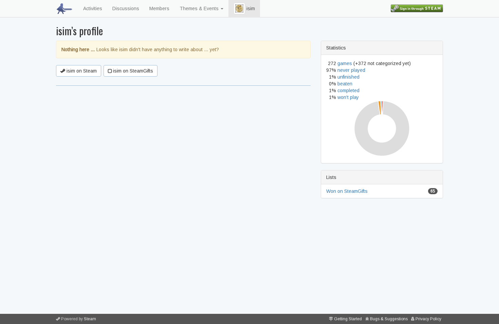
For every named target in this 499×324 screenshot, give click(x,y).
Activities (92, 8)
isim (250, 8)
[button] (239, 8)
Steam (90, 319)
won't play (348, 97)
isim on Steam (81, 71)
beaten (344, 83)
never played (351, 70)
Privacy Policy (428, 319)
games (344, 63)
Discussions (125, 8)
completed (348, 90)
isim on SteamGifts (132, 71)
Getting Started (348, 319)
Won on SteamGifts (347, 191)
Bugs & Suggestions (389, 319)
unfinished (348, 77)
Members (159, 8)
